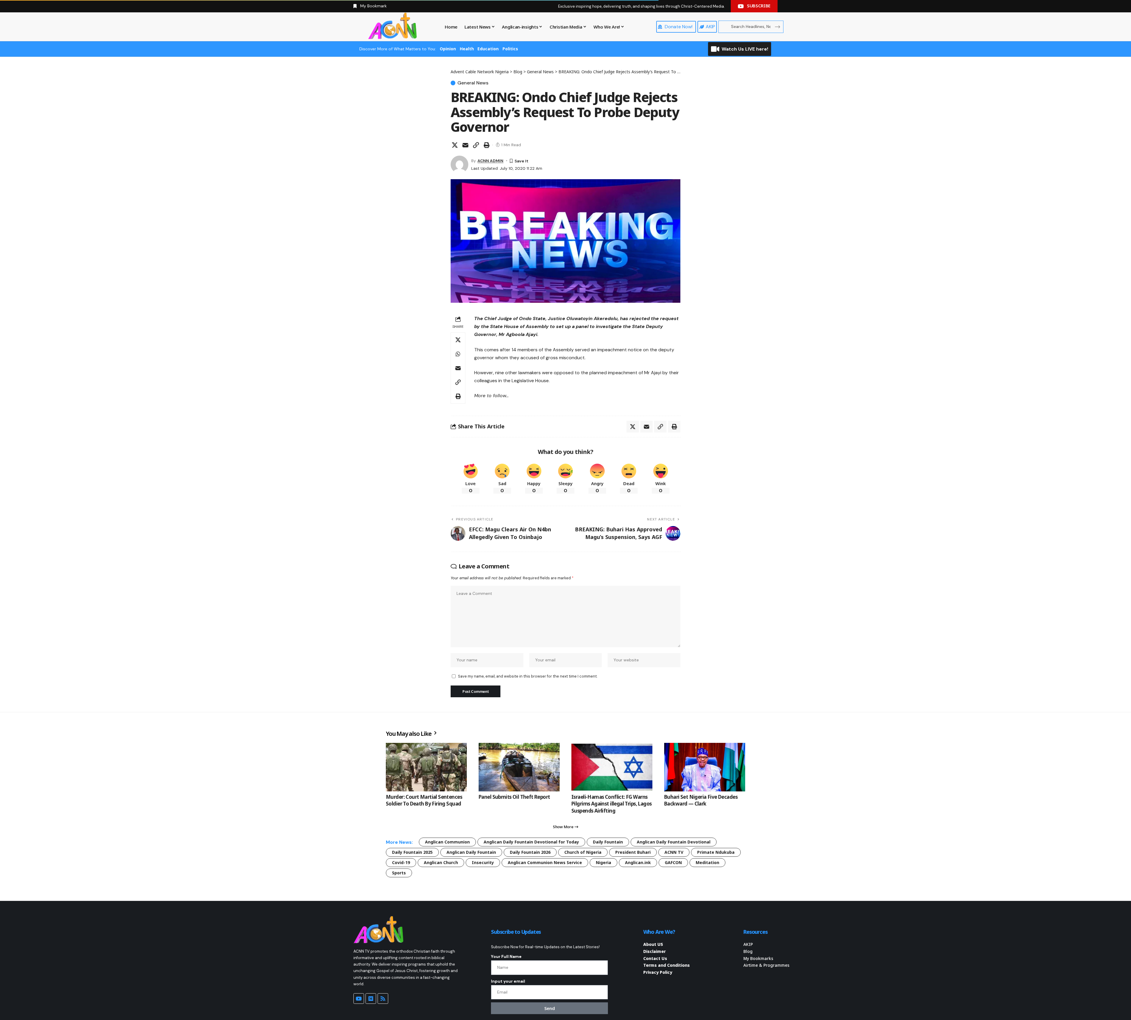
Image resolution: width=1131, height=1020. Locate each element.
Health (467, 48)
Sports (399, 873)
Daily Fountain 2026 (530, 852)
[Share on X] (455, 145)
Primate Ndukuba (716, 852)
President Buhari (633, 852)
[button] (476, 145)
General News (472, 83)
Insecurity (483, 862)
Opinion (448, 48)
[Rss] (383, 998)
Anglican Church (441, 862)
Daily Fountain (608, 842)
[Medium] (371, 998)
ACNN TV (673, 852)
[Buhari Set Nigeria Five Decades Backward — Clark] (704, 767)
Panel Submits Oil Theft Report (514, 796)
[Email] (465, 145)
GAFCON (673, 862)
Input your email (508, 981)
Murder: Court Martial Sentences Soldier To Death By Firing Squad (424, 800)
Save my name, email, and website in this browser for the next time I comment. (527, 676)
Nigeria (603, 862)
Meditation (707, 862)
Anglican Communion (447, 842)
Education (488, 48)
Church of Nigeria (582, 852)
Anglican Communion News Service (545, 862)
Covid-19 (401, 862)
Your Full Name (506, 956)
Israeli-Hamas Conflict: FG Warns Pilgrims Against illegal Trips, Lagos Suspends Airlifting (611, 803)
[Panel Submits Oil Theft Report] (519, 767)
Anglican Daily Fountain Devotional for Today (531, 842)
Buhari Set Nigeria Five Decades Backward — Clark (701, 800)
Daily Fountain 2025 (412, 852)
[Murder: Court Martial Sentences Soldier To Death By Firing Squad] (426, 767)
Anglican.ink (638, 862)
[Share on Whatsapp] (458, 354)
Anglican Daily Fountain (471, 852)
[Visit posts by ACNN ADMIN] (459, 164)
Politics (510, 48)
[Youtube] (358, 998)
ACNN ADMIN (490, 160)
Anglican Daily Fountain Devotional (673, 842)
